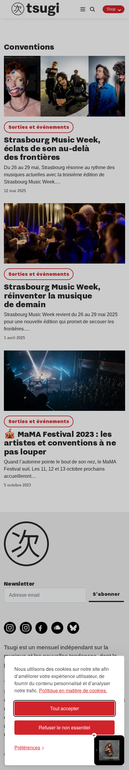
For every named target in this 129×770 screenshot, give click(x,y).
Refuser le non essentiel (64, 727)
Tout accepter (64, 708)
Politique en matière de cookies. (73, 690)
